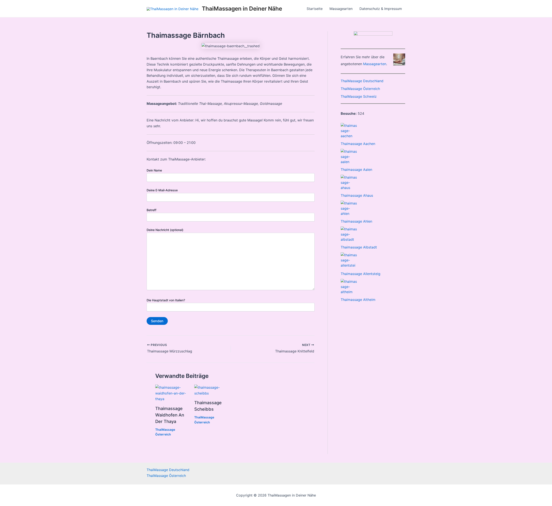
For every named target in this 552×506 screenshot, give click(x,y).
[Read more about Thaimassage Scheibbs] (211, 390)
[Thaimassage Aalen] (349, 156)
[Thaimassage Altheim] (349, 286)
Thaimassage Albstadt (359, 247)
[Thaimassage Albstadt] (349, 234)
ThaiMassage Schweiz (359, 96)
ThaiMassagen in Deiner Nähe (242, 8)
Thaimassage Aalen (356, 169)
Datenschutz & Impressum (380, 8)
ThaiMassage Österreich (360, 88)
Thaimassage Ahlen (356, 221)
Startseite (315, 8)
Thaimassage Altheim (358, 299)
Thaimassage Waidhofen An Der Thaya (169, 415)
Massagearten (341, 8)
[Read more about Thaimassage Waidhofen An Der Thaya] (172, 393)
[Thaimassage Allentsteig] (349, 260)
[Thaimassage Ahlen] (349, 208)
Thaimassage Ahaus (357, 195)
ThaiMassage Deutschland (362, 81)
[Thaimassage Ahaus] (349, 182)
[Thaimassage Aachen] (349, 130)
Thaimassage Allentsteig (360, 274)
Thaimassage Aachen (358, 143)
